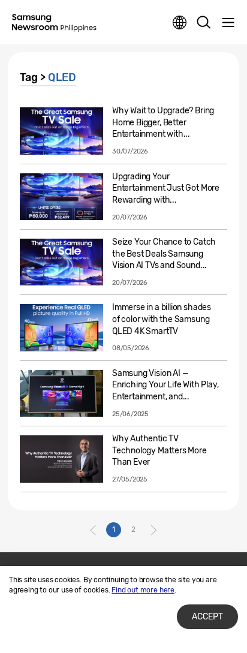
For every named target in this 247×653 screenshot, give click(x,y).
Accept (207, 617)
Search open (204, 23)
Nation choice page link (180, 23)
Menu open (228, 23)
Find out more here (143, 590)
